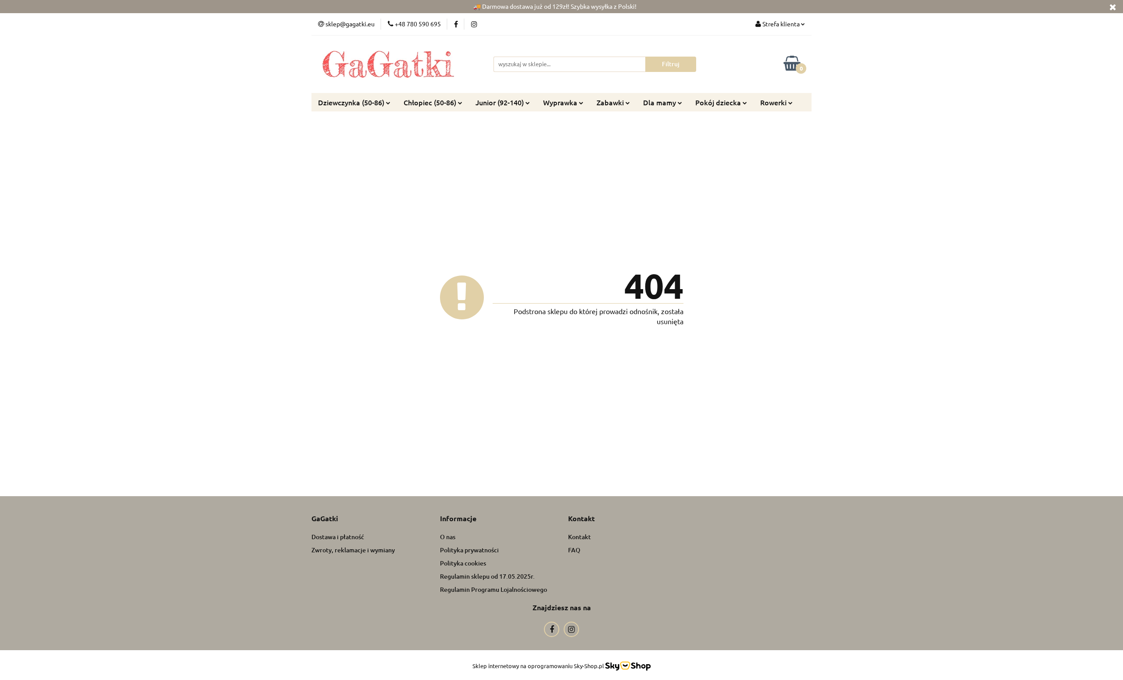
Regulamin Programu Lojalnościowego (493, 589)
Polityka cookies (463, 563)
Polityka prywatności (469, 550)
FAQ (574, 550)
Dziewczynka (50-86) (352, 102)
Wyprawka (561, 102)
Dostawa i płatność (337, 537)
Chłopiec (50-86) (431, 102)
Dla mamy (660, 102)
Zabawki (611, 102)
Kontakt (579, 537)
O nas (447, 537)
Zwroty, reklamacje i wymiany (353, 550)
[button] (324, 518)
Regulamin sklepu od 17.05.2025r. (487, 576)
